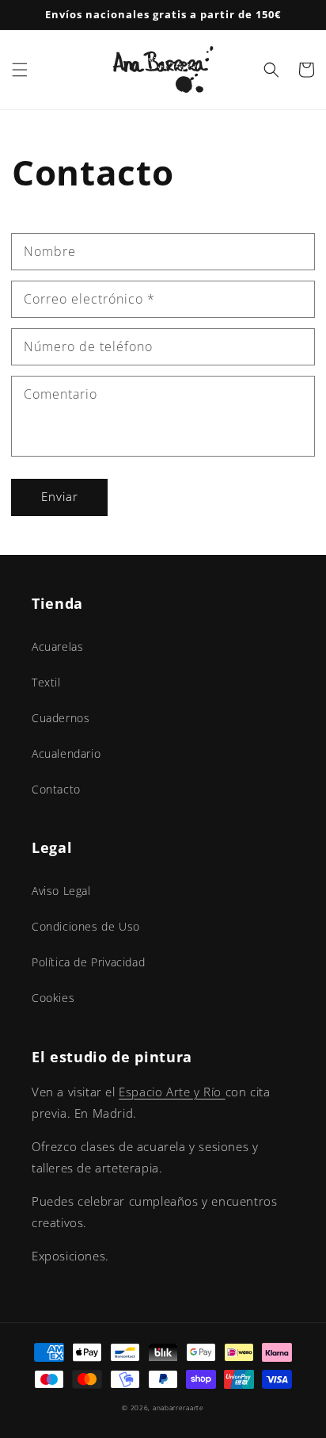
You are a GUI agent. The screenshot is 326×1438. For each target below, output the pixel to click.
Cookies (53, 997)
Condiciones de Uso (86, 926)
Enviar (59, 496)
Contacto (56, 789)
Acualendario (66, 753)
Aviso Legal (61, 890)
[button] (19, 69)
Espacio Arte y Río (172, 1092)
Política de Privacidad (88, 962)
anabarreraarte (178, 1407)
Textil (46, 682)
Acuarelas (57, 646)
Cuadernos (60, 717)
